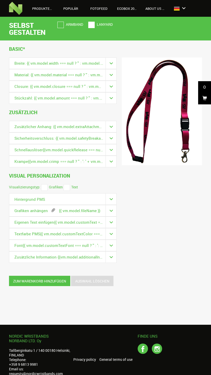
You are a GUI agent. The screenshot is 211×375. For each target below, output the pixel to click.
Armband (74, 24)
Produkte (41, 8)
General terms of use (116, 359)
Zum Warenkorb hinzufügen (39, 281)
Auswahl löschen (92, 281)
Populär (70, 8)
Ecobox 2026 (127, 8)
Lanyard (104, 24)
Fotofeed (99, 8)
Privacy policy (84, 359)
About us (153, 8)
